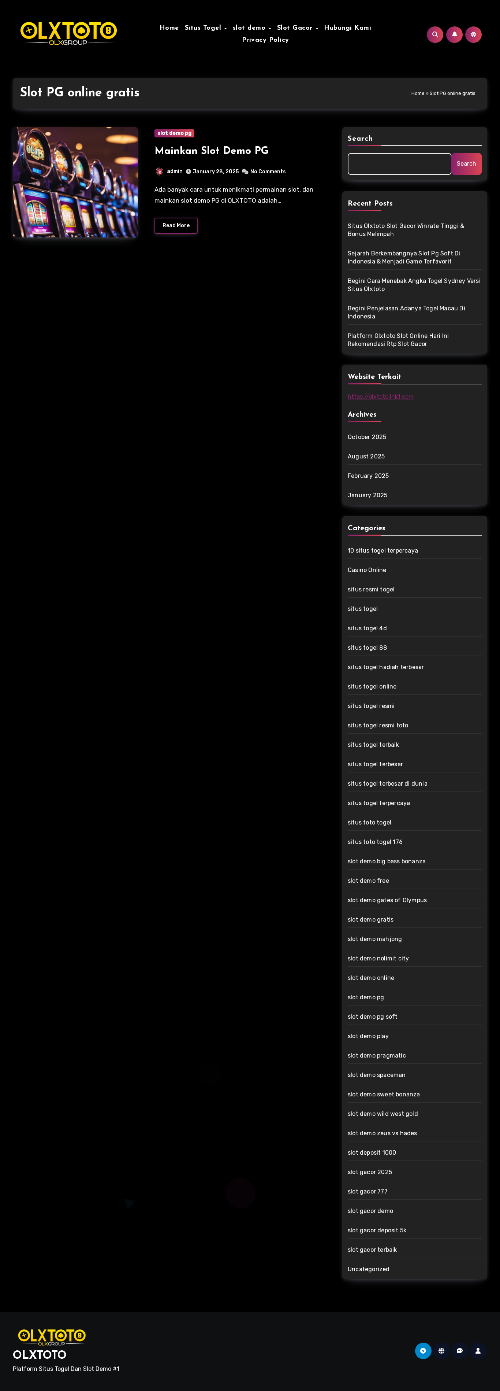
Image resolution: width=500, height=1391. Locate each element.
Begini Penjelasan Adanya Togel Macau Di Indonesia (406, 312)
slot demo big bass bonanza (387, 861)
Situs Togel (204, 28)
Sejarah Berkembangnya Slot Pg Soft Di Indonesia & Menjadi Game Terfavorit (404, 257)
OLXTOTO (40, 1356)
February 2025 (368, 475)
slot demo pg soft (373, 1016)
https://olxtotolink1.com (381, 396)
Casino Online (367, 570)
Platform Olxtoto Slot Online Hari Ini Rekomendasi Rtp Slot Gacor (398, 339)
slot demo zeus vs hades (382, 1133)
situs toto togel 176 (375, 841)
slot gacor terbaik (372, 1249)
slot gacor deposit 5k (377, 1230)
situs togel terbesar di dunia (388, 783)
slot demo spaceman (377, 1074)
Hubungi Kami (347, 28)
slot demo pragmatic (377, 1055)
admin (175, 171)
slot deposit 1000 (372, 1152)
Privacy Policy (265, 40)
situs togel (363, 608)
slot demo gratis (370, 919)
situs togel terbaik (373, 744)
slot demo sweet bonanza (384, 1094)
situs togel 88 (367, 647)
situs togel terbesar (375, 764)
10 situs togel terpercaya (383, 550)
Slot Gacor (296, 28)
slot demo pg (174, 133)
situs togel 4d (367, 628)
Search (360, 139)
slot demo (250, 28)
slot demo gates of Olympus (387, 900)
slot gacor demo (370, 1210)
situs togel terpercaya (379, 803)
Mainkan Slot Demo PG (211, 151)
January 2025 (367, 495)
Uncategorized (369, 1269)
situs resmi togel (371, 589)
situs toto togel (369, 822)
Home (169, 28)
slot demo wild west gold (383, 1113)
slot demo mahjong (375, 939)
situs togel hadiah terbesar (386, 667)
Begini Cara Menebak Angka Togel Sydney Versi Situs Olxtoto (414, 284)
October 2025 (367, 436)
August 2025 (366, 456)
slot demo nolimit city (378, 958)
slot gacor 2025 (370, 1172)
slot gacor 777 (368, 1191)
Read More (176, 225)
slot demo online (371, 977)
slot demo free (368, 880)
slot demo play (368, 1036)
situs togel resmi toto (378, 725)
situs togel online (372, 686)
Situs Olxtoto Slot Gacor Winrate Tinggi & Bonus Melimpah (406, 229)
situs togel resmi (371, 705)
